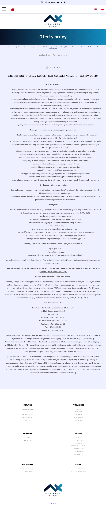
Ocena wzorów (79, 449)
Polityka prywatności (78, 472)
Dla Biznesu (78, 438)
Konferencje (78, 417)
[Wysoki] (46, 2)
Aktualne (44, 55)
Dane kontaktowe (79, 469)
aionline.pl (53, 503)
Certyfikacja (78, 451)
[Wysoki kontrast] (42, 2)
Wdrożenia (78, 443)
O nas (27, 412)
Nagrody (79, 409)
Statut (27, 420)
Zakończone (59, 55)
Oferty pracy (47, 47)
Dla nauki (78, 440)
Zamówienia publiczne (27, 469)
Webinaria (78, 415)
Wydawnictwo (78, 454)
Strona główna (22, 47)
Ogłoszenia (35, 47)
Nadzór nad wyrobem (78, 446)
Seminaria (78, 412)
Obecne (27, 438)
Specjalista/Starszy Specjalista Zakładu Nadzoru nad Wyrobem (73, 48)
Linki (78, 423)
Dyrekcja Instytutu (28, 417)
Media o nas (79, 420)
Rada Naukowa (27, 415)
